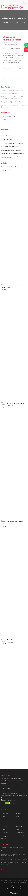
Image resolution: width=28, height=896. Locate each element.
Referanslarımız (7, 816)
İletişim (17, 829)
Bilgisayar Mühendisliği (9, 44)
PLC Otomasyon (19, 823)
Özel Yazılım (19, 826)
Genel (4, 119)
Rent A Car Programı (20, 819)
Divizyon (16, 42)
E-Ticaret (5, 826)
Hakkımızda (18, 813)
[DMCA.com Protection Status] (10, 803)
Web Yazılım (6, 820)
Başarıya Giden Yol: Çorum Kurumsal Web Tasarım (14, 102)
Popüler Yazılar (8, 139)
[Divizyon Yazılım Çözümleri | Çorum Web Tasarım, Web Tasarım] (14, 7)
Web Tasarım (6, 123)
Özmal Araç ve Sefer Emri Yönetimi (10, 93)
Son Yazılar (7, 136)
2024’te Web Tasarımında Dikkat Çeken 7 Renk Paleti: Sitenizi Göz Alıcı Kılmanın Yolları (13, 97)
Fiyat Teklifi (5, 832)
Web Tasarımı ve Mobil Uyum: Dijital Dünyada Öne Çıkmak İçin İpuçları (14, 106)
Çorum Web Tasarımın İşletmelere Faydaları (12, 90)
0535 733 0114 (6, 788)
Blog (4, 829)
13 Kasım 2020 (7, 42)
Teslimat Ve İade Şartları (21, 835)
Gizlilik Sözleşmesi (20, 832)
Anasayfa (5, 22)
